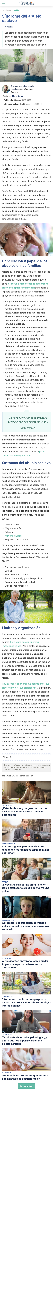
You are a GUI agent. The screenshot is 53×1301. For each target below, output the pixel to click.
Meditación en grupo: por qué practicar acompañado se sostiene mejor (26, 1077)
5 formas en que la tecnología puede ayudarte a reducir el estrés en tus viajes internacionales (26, 1002)
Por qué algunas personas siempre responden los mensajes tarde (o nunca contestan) (26, 849)
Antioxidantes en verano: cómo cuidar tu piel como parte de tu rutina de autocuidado (25, 964)
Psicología (7, 806)
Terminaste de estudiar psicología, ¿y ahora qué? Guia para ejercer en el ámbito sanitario (24, 1040)
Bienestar (6, 958)
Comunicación (8, 844)
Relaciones (6, 10)
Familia (16, 10)
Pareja (5, 882)
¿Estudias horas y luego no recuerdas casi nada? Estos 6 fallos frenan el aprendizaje (24, 811)
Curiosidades (8, 920)
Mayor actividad (13, 535)
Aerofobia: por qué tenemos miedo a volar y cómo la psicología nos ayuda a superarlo (25, 926)
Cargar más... (26, 1086)
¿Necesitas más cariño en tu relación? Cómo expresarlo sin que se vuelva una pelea (25, 888)
